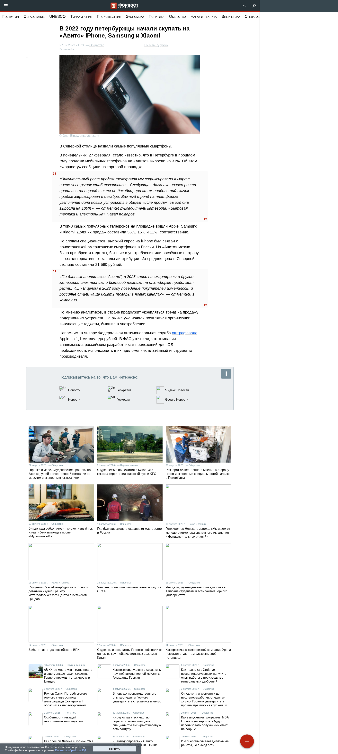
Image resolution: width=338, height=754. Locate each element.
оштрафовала (184, 333)
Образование (34, 16)
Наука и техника (204, 16)
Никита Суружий (156, 45)
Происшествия (109, 16)
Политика (156, 16)
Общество (177, 16)
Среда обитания (258, 16)
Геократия (10, 16)
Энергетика (230, 16)
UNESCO (57, 16)
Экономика (135, 16)
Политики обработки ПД (70, 750)
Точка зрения (81, 16)
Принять (114, 748)
